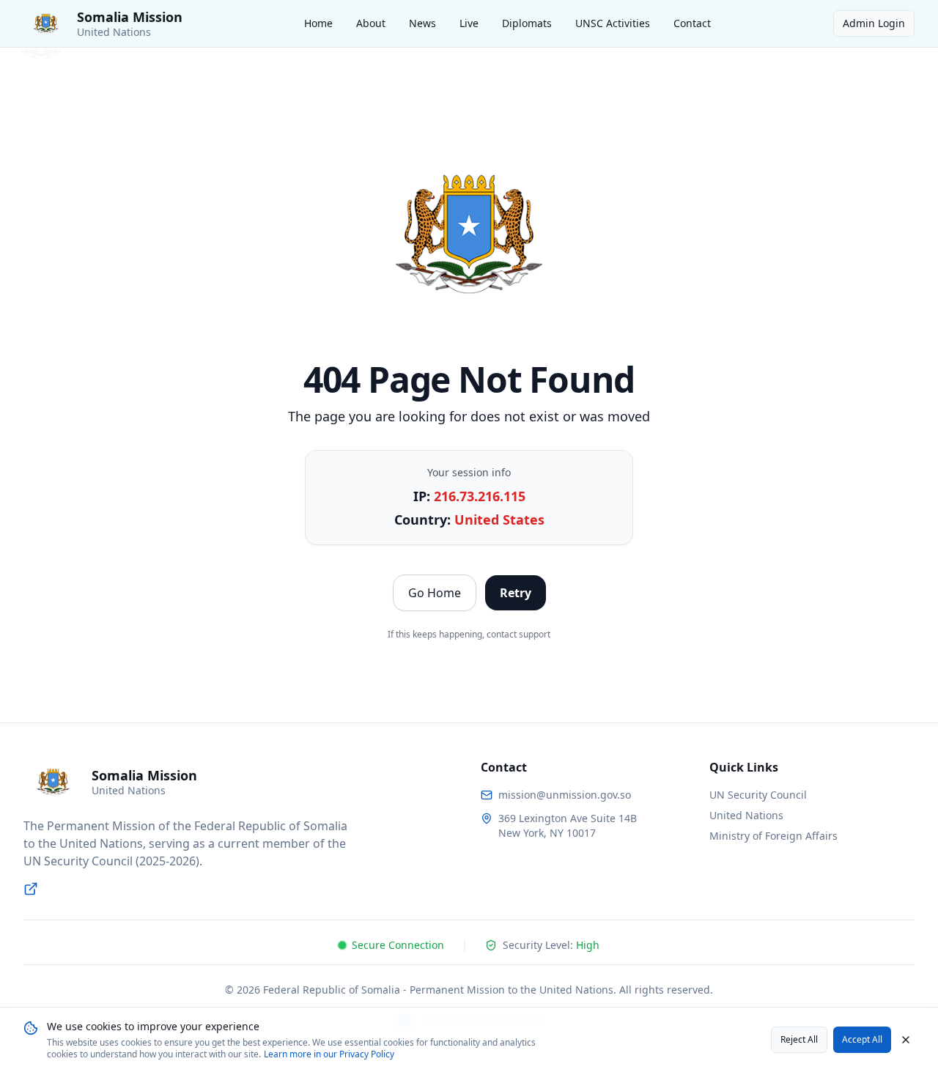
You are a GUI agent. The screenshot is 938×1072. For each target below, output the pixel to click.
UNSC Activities (612, 23)
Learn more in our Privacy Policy (329, 1054)
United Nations (746, 815)
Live (469, 23)
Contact (692, 23)
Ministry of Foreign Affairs (773, 836)
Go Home (434, 593)
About (370, 23)
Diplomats (527, 23)
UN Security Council (758, 795)
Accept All (862, 1039)
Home (318, 23)
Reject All (799, 1039)
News (422, 23)
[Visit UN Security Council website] (30, 888)
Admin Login (874, 23)
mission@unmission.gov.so (564, 795)
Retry (515, 593)
